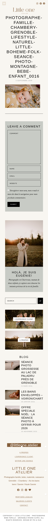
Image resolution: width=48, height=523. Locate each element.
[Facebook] (44, 3)
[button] (4, 3)
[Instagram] (37, 3)
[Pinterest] (40, 3)
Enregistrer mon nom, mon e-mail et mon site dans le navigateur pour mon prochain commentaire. (23, 194)
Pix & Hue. (37, 520)
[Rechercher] (40, 301)
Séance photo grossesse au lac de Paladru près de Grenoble (30, 372)
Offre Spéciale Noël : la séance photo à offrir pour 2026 (31, 418)
